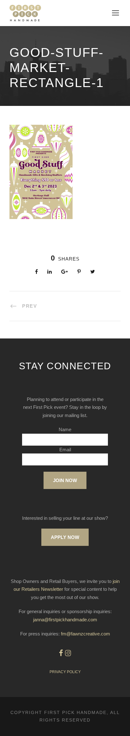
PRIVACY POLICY (65, 672)
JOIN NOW (65, 480)
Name (65, 429)
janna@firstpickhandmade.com (65, 619)
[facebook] (61, 653)
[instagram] (68, 653)
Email (65, 449)
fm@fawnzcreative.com (85, 633)
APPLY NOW (65, 537)
